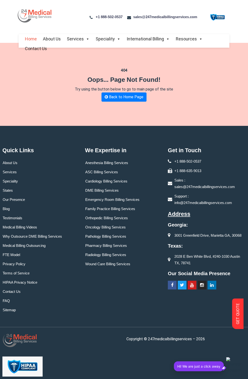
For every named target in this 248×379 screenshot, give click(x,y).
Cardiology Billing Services (106, 181)
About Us (52, 38)
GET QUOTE (238, 313)
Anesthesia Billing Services (106, 163)
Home (31, 38)
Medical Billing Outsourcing (24, 245)
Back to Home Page (125, 97)
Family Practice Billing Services (110, 209)
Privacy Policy (14, 264)
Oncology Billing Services (105, 227)
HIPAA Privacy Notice (20, 282)
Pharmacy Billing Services (106, 245)
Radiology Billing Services (105, 255)
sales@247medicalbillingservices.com (165, 17)
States (8, 190)
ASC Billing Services (101, 172)
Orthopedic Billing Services (106, 218)
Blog (6, 209)
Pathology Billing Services (105, 236)
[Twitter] (182, 285)
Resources (186, 38)
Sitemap (9, 310)
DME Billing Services (102, 190)
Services (75, 38)
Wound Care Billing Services (107, 264)
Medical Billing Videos (20, 227)
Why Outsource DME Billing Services (32, 236)
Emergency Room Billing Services (112, 199)
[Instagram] (202, 285)
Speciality (105, 38)
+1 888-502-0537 (109, 17)
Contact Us (36, 48)
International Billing (145, 38)
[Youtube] (192, 285)
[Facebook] (172, 285)
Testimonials (12, 218)
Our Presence (14, 199)
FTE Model (11, 255)
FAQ (6, 301)
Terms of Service (16, 273)
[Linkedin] (212, 285)
